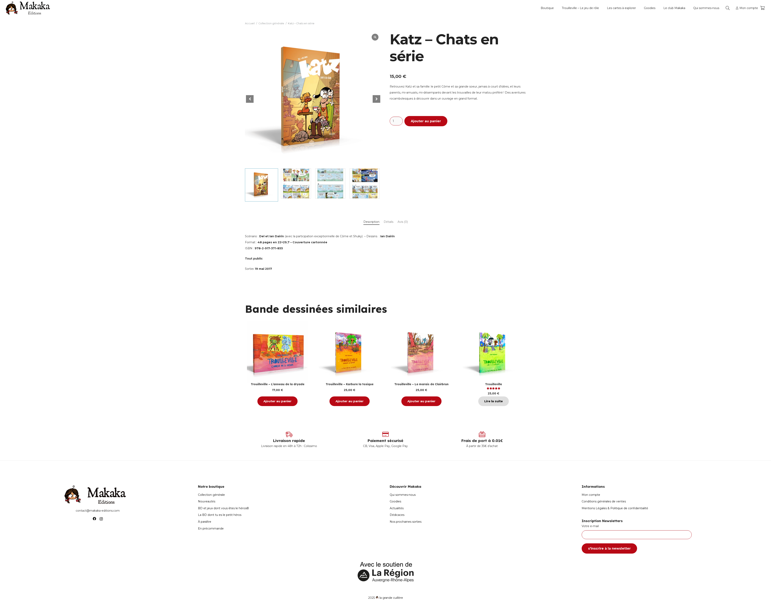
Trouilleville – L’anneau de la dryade (277, 384)
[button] (555, 8)
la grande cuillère (391, 598)
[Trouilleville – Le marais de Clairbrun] (421, 352)
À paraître (204, 521)
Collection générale (271, 23)
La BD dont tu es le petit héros (219, 515)
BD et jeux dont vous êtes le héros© (223, 508)
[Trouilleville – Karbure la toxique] (349, 352)
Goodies (395, 501)
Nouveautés (206, 501)
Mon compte (591, 495)
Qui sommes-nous (403, 495)
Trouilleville (493, 384)
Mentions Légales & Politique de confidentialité (615, 508)
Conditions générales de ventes (604, 501)
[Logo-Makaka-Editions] (28, 8)
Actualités (397, 508)
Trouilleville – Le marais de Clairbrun (421, 384)
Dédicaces (397, 515)
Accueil (250, 23)
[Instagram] (101, 519)
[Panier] (762, 8)
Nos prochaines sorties (405, 521)
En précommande (211, 528)
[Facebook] (94, 518)
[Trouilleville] (493, 352)
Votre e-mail (590, 526)
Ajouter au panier (426, 121)
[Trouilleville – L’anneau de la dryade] (277, 352)
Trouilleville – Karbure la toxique (349, 384)
